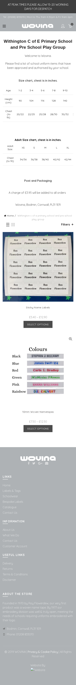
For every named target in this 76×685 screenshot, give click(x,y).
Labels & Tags (12, 491)
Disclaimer (9, 580)
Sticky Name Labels (38, 307)
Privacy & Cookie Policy (42, 652)
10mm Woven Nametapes (38, 411)
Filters (65, 224)
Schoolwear (10, 496)
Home (10, 215)
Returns (8, 569)
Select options (38, 324)
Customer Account (15, 546)
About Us (8, 530)
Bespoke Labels (13, 501)
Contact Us (10, 512)
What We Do (11, 535)
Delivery (8, 563)
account (63, 26)
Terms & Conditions (15, 574)
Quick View (70, 235)
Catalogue (9, 507)
